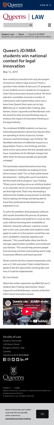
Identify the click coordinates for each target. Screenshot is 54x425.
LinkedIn (22, 359)
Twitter (13, 359)
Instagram (9, 359)
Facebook (5, 359)
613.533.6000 (21, 354)
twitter (18, 359)
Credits (17, 388)
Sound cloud (26, 359)
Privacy (6, 388)
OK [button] (42, 414)
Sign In (44, 5)
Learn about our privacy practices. (18, 418)
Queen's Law (8, 34)
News (21, 34)
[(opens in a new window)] (12, 5)
